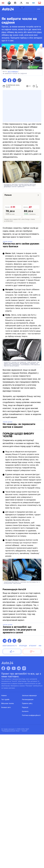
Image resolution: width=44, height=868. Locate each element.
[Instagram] (24, 668)
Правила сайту (27, 703)
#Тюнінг (33, 646)
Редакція (25, 707)
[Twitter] (8, 668)
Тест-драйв (5, 699)
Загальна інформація (29, 695)
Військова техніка (7, 703)
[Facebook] (3, 668)
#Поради (23, 646)
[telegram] (5, 80)
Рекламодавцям (27, 699)
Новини (4, 695)
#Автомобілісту (10, 646)
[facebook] (9, 80)
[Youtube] (14, 668)
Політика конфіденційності (31, 715)
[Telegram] (19, 668)
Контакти (25, 711)
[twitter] (14, 80)
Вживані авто (6, 707)
